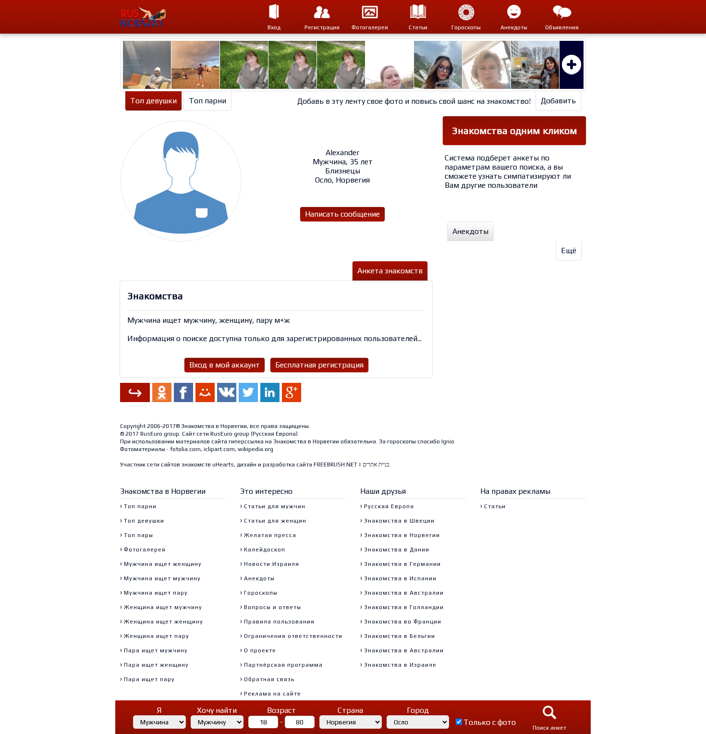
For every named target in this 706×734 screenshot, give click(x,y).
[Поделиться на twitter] (248, 392)
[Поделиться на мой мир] (205, 392)
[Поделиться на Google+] (291, 392)
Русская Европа (274, 433)
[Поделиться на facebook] (183, 392)
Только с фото (489, 722)
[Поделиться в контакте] (226, 392)
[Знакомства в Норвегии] (149, 17)
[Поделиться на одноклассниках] (161, 392)
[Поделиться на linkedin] (270, 392)
